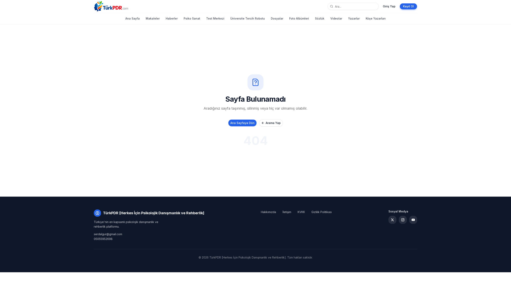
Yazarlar (354, 18)
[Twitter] (392, 220)
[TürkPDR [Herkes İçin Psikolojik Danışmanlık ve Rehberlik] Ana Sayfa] (111, 6)
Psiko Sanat (192, 18)
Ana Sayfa (132, 18)
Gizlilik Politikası (321, 212)
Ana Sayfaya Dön (242, 123)
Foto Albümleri (299, 18)
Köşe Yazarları (376, 18)
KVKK (301, 212)
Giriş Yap (389, 6)
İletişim (286, 212)
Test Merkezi (215, 18)
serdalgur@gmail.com (108, 234)
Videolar (336, 18)
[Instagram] (403, 220)
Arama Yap (273, 123)
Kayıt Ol (408, 6)
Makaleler (153, 18)
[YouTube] (413, 220)
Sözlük (319, 18)
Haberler (172, 18)
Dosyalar (277, 18)
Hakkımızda (268, 212)
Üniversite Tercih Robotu (247, 18)
